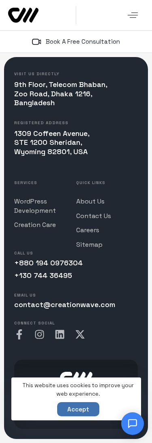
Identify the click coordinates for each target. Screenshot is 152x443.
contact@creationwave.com (64, 304)
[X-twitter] (80, 334)
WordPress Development (35, 206)
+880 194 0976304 (48, 262)
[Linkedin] (60, 334)
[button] (133, 15)
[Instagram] (39, 334)
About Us (90, 201)
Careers (87, 230)
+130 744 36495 (43, 275)
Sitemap (89, 244)
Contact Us (93, 216)
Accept (78, 409)
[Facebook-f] (19, 334)
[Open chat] (132, 423)
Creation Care (35, 224)
